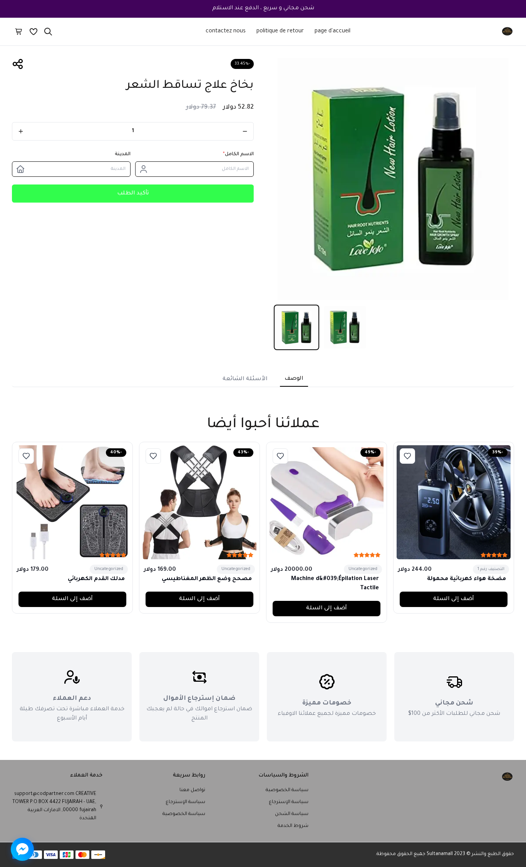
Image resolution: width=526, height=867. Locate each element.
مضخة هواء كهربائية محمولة (466, 579)
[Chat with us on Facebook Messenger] (22, 849)
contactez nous (226, 32)
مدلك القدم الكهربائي (96, 579)
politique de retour (280, 32)
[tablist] (263, 378)
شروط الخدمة (293, 826)
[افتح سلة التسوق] (19, 31)
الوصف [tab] (294, 379)
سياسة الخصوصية (287, 790)
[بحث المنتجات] (48, 31)
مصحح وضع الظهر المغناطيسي (207, 579)
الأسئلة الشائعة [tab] (245, 379)
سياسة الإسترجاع (288, 802)
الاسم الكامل (238, 154)
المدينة (123, 154)
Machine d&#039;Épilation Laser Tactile (335, 584)
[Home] (507, 31)
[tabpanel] (263, 397)
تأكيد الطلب (133, 193)
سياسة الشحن (291, 814)
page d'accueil (332, 32)
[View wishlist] (33, 31)
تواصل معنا (192, 790)
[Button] (245, 131)
